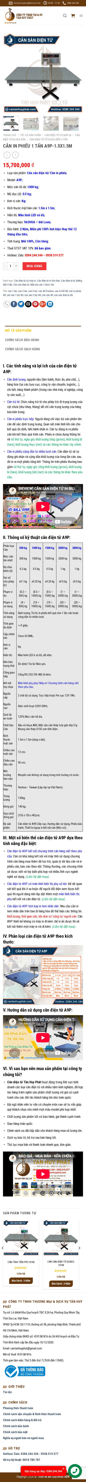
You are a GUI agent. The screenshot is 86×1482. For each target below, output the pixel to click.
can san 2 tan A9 (32, 295)
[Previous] (9, 73)
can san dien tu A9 (63, 295)
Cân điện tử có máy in (58, 135)
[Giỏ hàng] (73, 16)
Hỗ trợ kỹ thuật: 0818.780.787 (21, 1460)
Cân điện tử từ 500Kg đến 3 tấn (48, 139)
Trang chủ (9, 135)
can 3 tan (32, 291)
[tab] (43, 330)
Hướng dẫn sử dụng (59, 824)
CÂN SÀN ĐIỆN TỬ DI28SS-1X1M (61, 1263)
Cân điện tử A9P (27, 824)
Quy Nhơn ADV (60, 1476)
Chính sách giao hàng (22, 349)
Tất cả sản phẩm (30, 135)
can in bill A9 (61, 291)
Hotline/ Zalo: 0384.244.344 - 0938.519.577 (30, 1454)
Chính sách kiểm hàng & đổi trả (22, 1420)
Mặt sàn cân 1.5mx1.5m (42, 284)
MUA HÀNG (34, 266)
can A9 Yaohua (46, 291)
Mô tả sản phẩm (18, 330)
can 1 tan (12, 291)
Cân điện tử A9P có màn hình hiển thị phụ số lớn (37, 884)
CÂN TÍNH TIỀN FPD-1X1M (21, 1262)
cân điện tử (33, 1087)
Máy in (43, 683)
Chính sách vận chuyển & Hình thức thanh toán (32, 1414)
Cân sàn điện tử (21, 284)
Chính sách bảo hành (22, 340)
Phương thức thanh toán (18, 1408)
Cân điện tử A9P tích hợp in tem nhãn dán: (33, 906)
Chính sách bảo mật (15, 1432)
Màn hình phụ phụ (28, 683)
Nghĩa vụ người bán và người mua (23, 1438)
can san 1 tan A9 (15, 295)
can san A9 (47, 295)
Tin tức (7, 1392)
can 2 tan (22, 291)
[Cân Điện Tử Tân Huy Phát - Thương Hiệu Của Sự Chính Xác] (23, 15)
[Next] (76, 73)
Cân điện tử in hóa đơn (48, 280)
